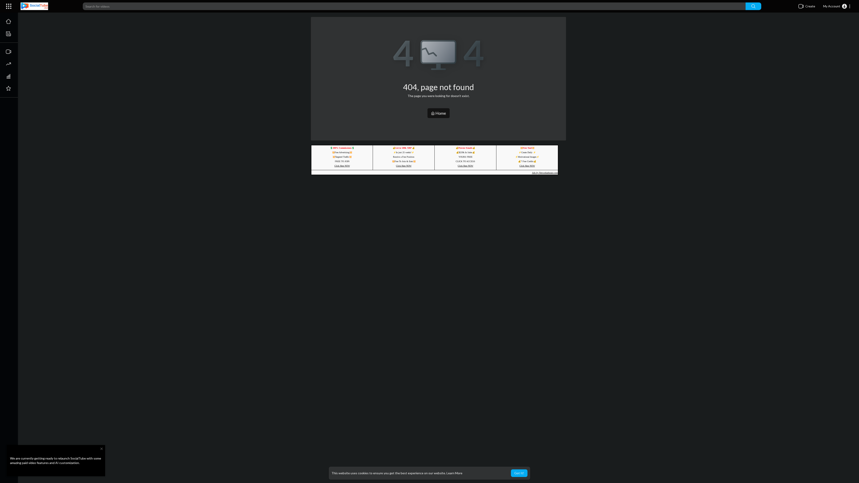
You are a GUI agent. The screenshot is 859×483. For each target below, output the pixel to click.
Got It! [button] (519, 473)
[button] (837, 6)
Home (440, 113)
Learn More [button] (454, 473)
